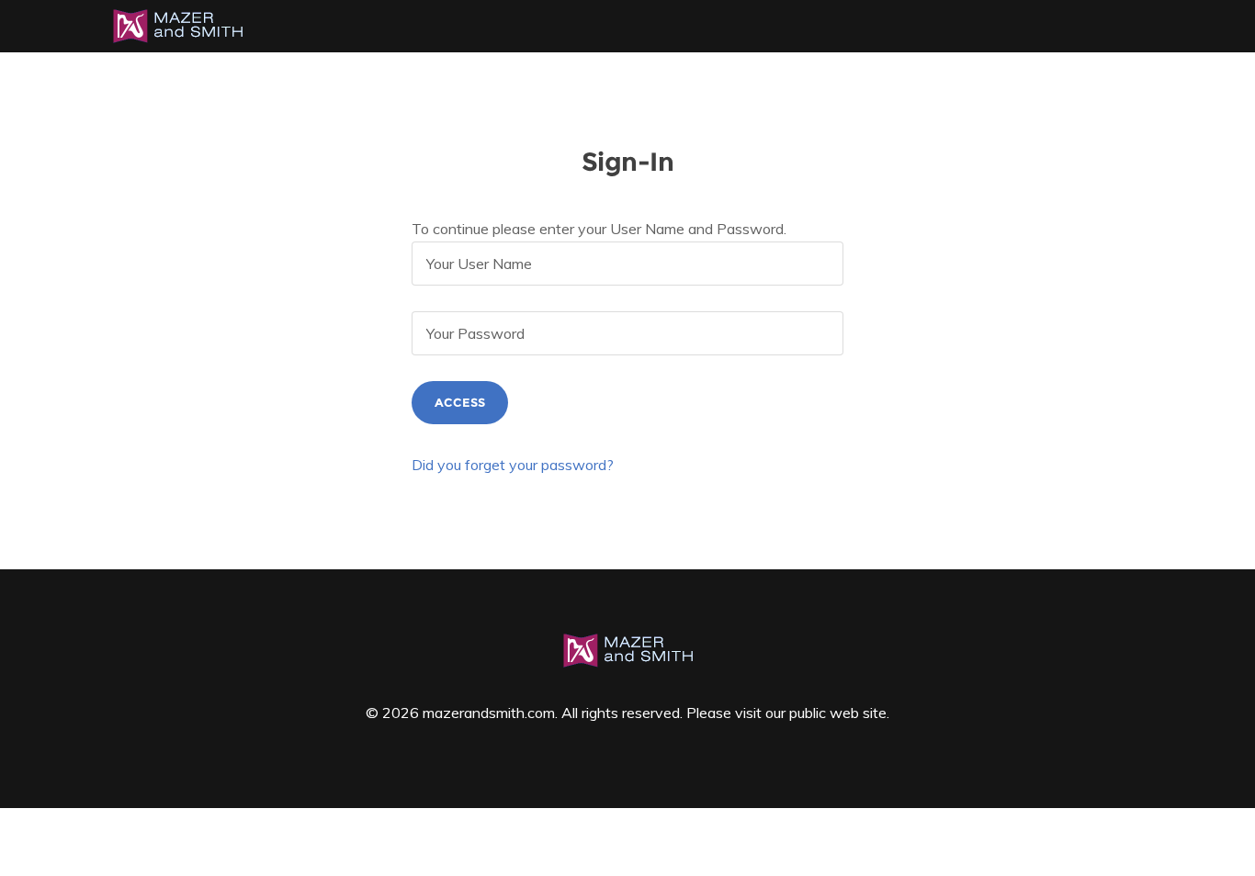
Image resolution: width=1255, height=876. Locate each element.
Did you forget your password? (513, 464)
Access (460, 402)
